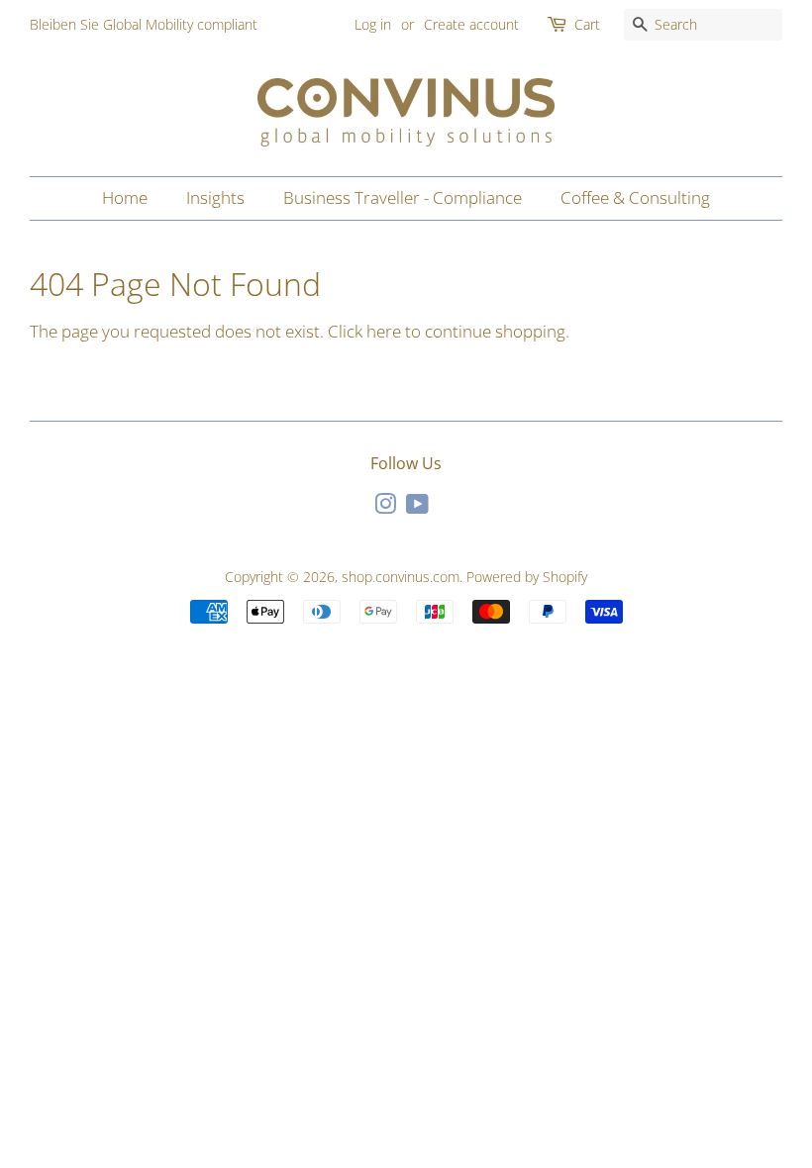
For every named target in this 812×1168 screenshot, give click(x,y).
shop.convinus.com (400, 576)
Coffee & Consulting (635, 197)
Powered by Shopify (526, 576)
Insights (215, 197)
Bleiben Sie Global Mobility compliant (143, 24)
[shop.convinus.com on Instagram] (385, 507)
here (383, 331)
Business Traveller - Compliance (402, 197)
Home (125, 197)
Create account (471, 24)
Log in (373, 24)
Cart (587, 24)
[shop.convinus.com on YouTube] (417, 507)
